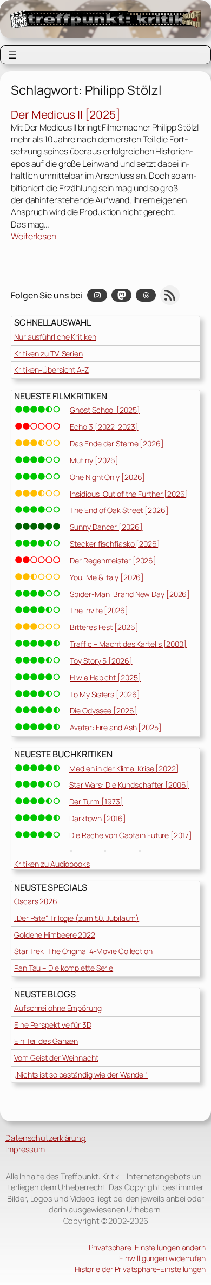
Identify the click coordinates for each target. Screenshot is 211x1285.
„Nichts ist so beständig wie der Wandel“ (81, 1074)
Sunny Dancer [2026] (106, 527)
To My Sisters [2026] (105, 694)
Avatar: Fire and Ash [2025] (115, 727)
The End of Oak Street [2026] (119, 510)
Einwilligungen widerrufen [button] (162, 1258)
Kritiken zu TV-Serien (48, 353)
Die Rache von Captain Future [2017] (130, 835)
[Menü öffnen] (12, 54)
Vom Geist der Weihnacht (56, 1058)
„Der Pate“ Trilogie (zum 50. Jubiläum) (76, 918)
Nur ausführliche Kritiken (55, 337)
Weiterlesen (33, 236)
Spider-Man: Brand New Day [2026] (130, 594)
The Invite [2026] (99, 610)
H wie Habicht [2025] (105, 677)
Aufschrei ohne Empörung (58, 1008)
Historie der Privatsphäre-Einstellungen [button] (140, 1269)
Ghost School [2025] (105, 410)
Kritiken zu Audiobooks (52, 864)
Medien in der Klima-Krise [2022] (124, 768)
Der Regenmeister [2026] (113, 560)
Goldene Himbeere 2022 (54, 935)
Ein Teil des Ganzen (46, 1041)
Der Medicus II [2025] (66, 114)
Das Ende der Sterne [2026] (116, 443)
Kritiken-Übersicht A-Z (51, 370)
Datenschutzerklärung (45, 1137)
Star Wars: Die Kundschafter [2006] (129, 785)
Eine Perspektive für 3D (52, 1025)
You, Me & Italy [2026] (107, 577)
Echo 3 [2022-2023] (104, 426)
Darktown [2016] (97, 818)
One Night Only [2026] (107, 477)
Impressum (25, 1149)
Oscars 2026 (35, 901)
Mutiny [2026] (94, 460)
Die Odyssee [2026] (103, 710)
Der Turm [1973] (96, 801)
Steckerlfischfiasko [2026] (115, 543)
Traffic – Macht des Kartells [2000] (128, 644)
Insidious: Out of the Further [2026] (129, 494)
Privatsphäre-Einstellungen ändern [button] (147, 1247)
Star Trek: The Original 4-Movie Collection (83, 951)
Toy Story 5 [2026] (101, 661)
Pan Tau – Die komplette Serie (63, 968)
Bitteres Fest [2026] (104, 627)
